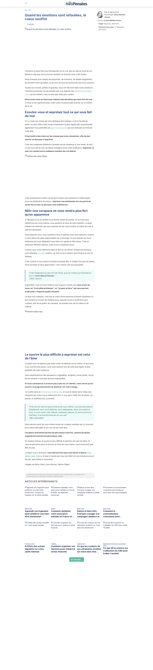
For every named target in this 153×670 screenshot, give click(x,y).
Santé (53, 509)
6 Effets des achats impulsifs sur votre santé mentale (35, 549)
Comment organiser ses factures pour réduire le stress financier (63, 549)
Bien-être (28, 10)
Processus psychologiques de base (114, 545)
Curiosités (81, 544)
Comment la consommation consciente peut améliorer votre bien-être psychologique (114, 514)
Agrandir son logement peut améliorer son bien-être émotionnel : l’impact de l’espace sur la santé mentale (37, 514)
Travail (54, 544)
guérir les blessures (59, 128)
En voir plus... (76, 559)
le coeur (41, 253)
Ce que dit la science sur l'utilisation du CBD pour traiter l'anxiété (115, 551)
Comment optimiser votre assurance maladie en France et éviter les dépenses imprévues (61, 514)
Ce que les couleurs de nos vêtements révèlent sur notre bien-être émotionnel (89, 549)
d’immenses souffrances (51, 392)
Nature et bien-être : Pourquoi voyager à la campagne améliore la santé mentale (88, 514)
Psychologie (29, 544)
